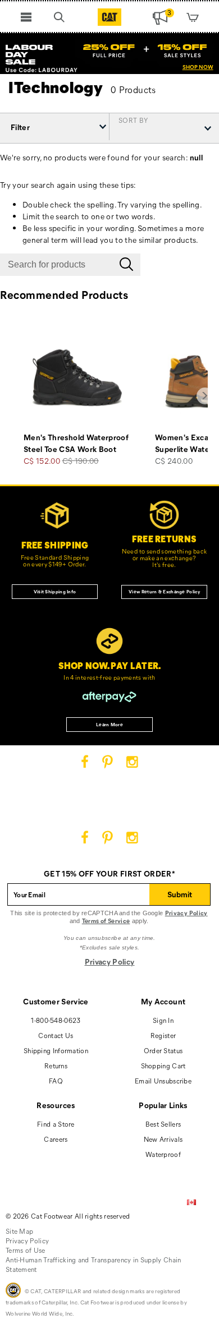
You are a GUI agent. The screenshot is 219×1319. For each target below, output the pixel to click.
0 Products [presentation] (133, 89)
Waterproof (163, 1154)
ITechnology (55, 86)
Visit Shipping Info (55, 591)
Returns (55, 1065)
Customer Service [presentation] (56, 1001)
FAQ (56, 1080)
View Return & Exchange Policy (164, 591)
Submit (179, 894)
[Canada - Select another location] (191, 1203)
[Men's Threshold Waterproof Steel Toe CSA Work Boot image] (77, 378)
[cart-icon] (192, 17)
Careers (55, 1138)
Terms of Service (106, 920)
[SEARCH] (59, 17)
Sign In (163, 1020)
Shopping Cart (163, 1065)
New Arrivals (163, 1138)
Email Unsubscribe (163, 1080)
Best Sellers (163, 1123)
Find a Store (56, 1123)
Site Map (19, 1230)
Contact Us (55, 1035)
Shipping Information (56, 1050)
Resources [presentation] (55, 1105)
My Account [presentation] (163, 1001)
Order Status (163, 1050)
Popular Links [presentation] (163, 1105)
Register (163, 1035)
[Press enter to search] (126, 264)
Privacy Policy (186, 912)
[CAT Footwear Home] (109, 17)
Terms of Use (25, 1250)
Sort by (133, 119)
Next (205, 396)
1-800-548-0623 (55, 1020)
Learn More (109, 724)
